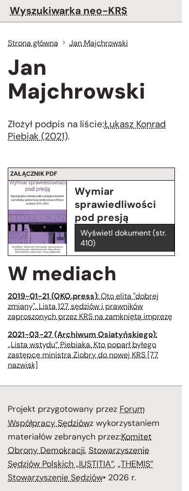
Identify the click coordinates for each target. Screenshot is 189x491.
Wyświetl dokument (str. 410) (123, 238)
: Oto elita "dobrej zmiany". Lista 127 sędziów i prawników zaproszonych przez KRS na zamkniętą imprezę (90, 306)
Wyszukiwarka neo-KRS (68, 10)
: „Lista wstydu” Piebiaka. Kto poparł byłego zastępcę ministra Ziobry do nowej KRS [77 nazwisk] (83, 349)
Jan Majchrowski (98, 43)
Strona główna (33, 43)
